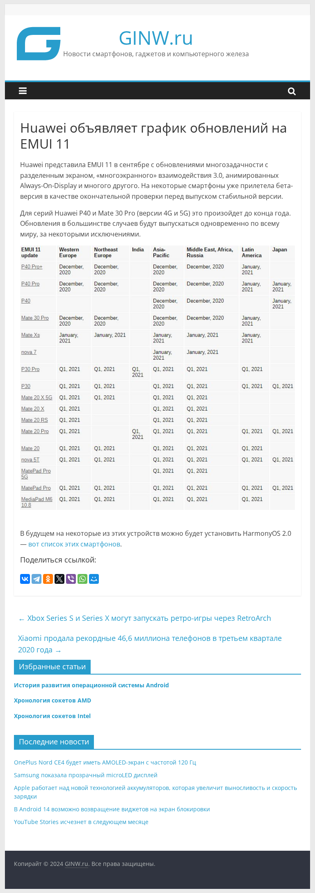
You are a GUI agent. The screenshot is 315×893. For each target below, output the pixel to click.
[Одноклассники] (48, 579)
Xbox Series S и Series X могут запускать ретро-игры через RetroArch (144, 618)
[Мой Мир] (94, 579)
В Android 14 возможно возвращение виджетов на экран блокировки (112, 809)
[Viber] (71, 579)
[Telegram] (36, 579)
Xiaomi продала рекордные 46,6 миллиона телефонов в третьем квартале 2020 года (150, 644)
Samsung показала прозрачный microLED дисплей (86, 775)
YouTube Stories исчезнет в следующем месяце (81, 822)
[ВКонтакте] (25, 579)
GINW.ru (156, 37)
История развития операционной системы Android (91, 685)
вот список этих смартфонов (74, 544)
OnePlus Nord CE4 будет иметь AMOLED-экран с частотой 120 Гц (105, 762)
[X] (59, 579)
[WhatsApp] (82, 579)
